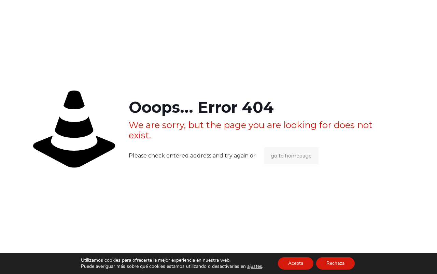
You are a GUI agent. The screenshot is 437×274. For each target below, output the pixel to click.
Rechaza (335, 263)
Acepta (295, 263)
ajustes (254, 266)
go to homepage (291, 156)
